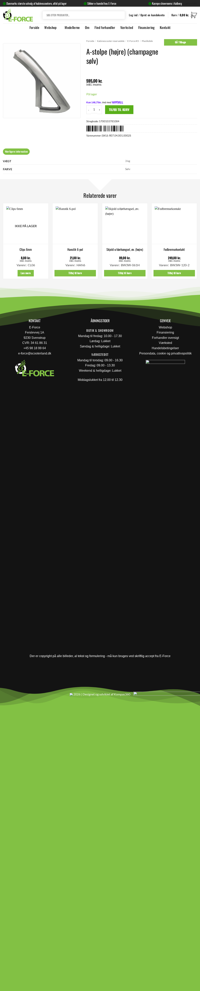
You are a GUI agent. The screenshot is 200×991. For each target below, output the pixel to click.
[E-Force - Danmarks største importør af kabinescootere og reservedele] (18, 15)
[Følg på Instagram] (14, 696)
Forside (34, 27)
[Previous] (3, 242)
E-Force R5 (133, 41)
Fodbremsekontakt (174, 249)
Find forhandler (105, 27)
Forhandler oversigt (165, 337)
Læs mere (26, 273)
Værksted (126, 27)
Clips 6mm (26, 249)
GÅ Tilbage (180, 42)
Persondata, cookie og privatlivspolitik (165, 353)
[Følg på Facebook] (4, 696)
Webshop (50, 27)
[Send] (121, 15)
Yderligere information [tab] (16, 151)
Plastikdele (147, 41)
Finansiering (146, 27)
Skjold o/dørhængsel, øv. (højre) (124, 249)
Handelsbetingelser (165, 348)
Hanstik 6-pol (75, 249)
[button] (184, 15)
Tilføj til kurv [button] (75, 273)
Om (87, 27)
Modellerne (72, 27)
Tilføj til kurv (119, 109)
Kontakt (165, 27)
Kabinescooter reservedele (110, 41)
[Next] (197, 242)
